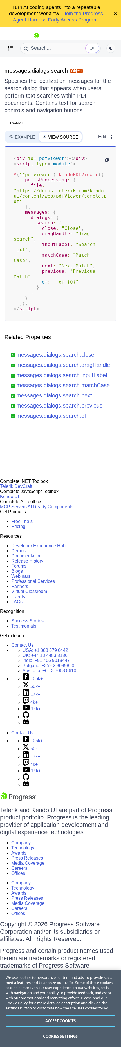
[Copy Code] (107, 160)
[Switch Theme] (110, 48)
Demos (18, 550)
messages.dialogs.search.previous (59, 406)
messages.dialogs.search (36, 71)
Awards (18, 853)
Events (18, 596)
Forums (18, 566)
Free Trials (22, 521)
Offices (18, 873)
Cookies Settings (60, 1036)
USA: (45, 650)
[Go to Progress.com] (18, 799)
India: (46, 660)
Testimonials (23, 626)
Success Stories (27, 620)
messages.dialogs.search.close (55, 355)
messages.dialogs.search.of (51, 416)
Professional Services (33, 581)
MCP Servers (13, 506)
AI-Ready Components (50, 506)
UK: (45, 655)
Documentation (26, 555)
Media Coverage (27, 863)
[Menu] (11, 48)
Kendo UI (9, 496)
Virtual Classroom (29, 591)
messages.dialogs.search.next (54, 395)
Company (21, 842)
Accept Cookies (60, 1020)
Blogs (17, 571)
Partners (19, 586)
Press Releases (27, 858)
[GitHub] (26, 716)
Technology (22, 847)
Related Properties (28, 337)
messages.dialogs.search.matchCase (63, 385)
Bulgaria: (48, 665)
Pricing (18, 526)
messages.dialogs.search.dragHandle (63, 365)
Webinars (20, 576)
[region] (60, 1008)
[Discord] (26, 723)
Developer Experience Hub (38, 545)
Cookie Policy (17, 1002)
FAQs (17, 601)
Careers (19, 868)
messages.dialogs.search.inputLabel (61, 375)
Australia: (49, 670)
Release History (27, 561)
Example (17, 123)
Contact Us (22, 645)
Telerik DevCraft (16, 486)
